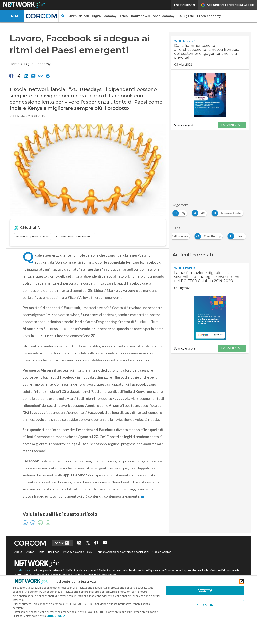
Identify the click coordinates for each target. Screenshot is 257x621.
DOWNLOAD (231, 120)
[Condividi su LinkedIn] (26, 70)
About (18, 546)
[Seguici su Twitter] (87, 538)
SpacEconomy (163, 16)
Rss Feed (53, 546)
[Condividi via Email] (33, 70)
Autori (30, 546)
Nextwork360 (23, 565)
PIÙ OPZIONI (205, 604)
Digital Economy (104, 16)
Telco (124, 16)
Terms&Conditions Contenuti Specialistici (122, 546)
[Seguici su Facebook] (96, 538)
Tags (41, 546)
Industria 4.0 (140, 16)
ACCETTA (205, 590)
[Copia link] (40, 70)
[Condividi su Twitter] (18, 70)
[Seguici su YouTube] (105, 538)
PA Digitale (186, 16)
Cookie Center (161, 546)
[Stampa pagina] (48, 70)
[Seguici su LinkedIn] (79, 538)
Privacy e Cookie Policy (77, 546)
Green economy (209, 16)
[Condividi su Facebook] (11, 70)
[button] (12, 16)
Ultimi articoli (79, 16)
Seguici (60, 537)
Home (14, 59)
